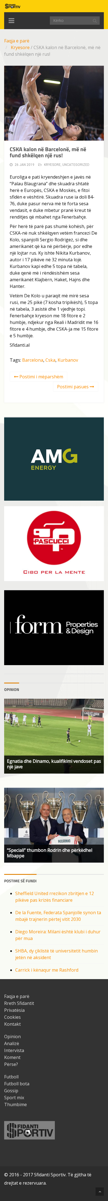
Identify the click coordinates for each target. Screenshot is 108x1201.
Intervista (14, 1050)
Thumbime (15, 1104)
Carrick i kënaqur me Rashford (46, 970)
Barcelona (32, 360)
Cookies (12, 1017)
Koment (12, 1057)
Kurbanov (68, 360)
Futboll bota (16, 1084)
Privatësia (14, 1010)
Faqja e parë (16, 41)
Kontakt (12, 1024)
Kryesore (20, 47)
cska (50, 360)
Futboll (11, 1077)
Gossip (11, 1091)
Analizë (11, 1043)
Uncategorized (75, 165)
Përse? (11, 1064)
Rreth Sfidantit (19, 1003)
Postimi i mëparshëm (40, 377)
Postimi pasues (73, 387)
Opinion (12, 1036)
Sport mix (14, 1097)
